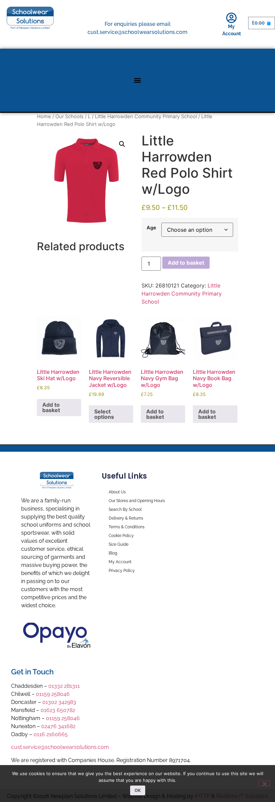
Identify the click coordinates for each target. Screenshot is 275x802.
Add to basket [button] (51, 407)
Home (44, 117)
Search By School (125, 509)
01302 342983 (59, 702)
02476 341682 (58, 726)
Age (151, 227)
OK (137, 790)
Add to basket (186, 262)
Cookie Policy (121, 535)
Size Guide (118, 544)
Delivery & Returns (126, 518)
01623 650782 (58, 710)
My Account (120, 562)
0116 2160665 (51, 734)
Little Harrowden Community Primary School (146, 117)
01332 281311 (64, 686)
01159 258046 (53, 694)
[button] (137, 80)
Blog (113, 553)
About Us (117, 492)
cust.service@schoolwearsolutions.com (60, 747)
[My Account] (231, 17)
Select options (104, 414)
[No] (264, 783)
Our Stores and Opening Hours (137, 500)
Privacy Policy (122, 570)
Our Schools (69, 117)
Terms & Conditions (127, 527)
